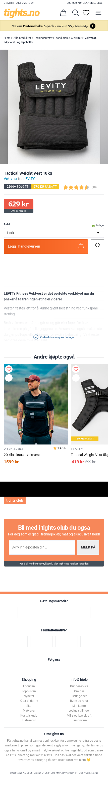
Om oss (79, 691)
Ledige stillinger (79, 710)
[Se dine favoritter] (86, 13)
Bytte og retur (79, 701)
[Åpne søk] (75, 13)
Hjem (7, 38)
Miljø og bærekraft (79, 715)
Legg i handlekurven (24, 246)
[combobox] (54, 233)
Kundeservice (79, 686)
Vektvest (10, 179)
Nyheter (29, 696)
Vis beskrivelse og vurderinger (57, 337)
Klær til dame (29, 701)
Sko (28, 706)
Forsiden (29, 686)
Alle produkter (22, 38)
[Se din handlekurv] (63, 13)
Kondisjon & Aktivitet (69, 38)
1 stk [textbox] (10, 233)
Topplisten (29, 691)
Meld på (88, 547)
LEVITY (29, 179)
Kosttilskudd (28, 715)
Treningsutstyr (43, 38)
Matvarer (29, 710)
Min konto (79, 706)
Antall (7, 224)
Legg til (10, 378)
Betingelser (79, 696)
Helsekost (29, 720)
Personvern (79, 720)
